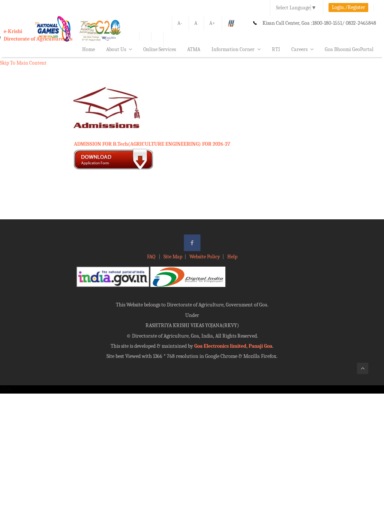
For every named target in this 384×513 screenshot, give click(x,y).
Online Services (159, 49)
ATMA (193, 49)
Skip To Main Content (23, 63)
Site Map (173, 256)
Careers (299, 49)
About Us (116, 49)
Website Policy (204, 256)
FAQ (151, 256)
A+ (212, 23)
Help (232, 256)
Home (88, 49)
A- (179, 23)
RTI (276, 49)
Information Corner (233, 49)
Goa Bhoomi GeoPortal (349, 49)
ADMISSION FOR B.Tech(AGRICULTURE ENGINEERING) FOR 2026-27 (152, 144)
